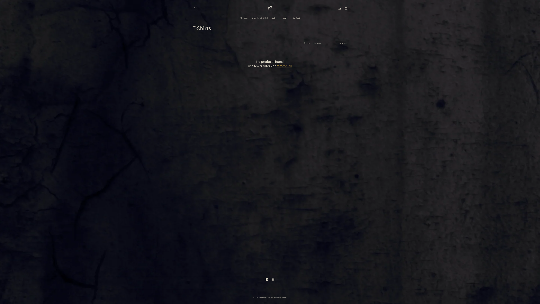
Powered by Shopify (280, 298)
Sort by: (307, 43)
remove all (284, 66)
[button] (196, 8)
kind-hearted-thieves (266, 298)
